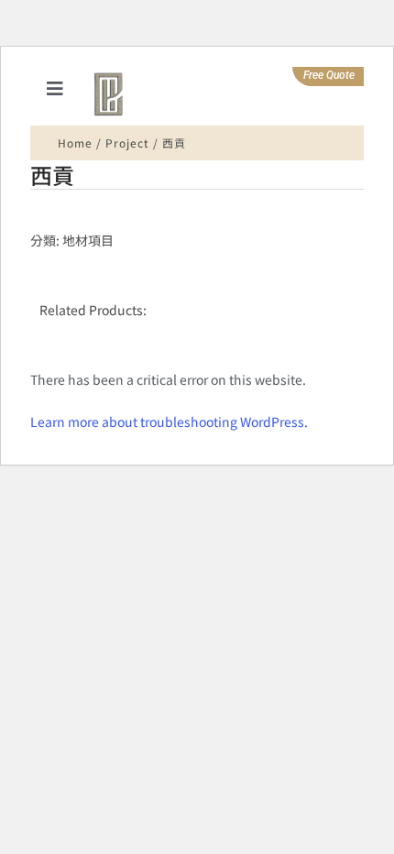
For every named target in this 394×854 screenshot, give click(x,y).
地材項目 (88, 240)
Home (75, 142)
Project (127, 142)
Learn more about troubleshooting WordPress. (169, 421)
